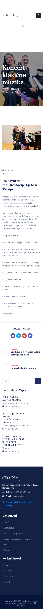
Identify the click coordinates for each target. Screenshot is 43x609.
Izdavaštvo (9, 527)
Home (5, 88)
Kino (6, 544)
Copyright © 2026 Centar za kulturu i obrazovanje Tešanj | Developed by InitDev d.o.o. (21, 603)
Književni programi (11, 403)
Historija (8, 570)
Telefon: (18, 492)
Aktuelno (8, 576)
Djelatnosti (9, 515)
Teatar (7, 550)
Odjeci (7, 581)
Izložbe (7, 522)
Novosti (15, 88)
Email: (15, 496)
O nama (7, 565)
